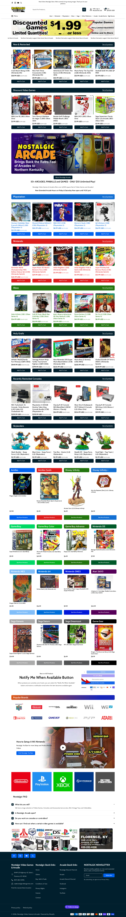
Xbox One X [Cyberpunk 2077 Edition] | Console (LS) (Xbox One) (83, 407)
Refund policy (27, 908)
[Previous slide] (55, 33)
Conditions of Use (41, 884)
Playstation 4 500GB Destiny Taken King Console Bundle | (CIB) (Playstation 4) (40, 408)
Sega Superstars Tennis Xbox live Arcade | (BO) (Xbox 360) (104, 118)
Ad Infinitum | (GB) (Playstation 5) (102, 224)
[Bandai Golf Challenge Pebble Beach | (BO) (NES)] (63, 105)
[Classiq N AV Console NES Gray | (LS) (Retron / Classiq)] (105, 393)
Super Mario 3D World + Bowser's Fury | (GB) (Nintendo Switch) (41, 270)
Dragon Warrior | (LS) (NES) (18, 603)
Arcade (62, 874)
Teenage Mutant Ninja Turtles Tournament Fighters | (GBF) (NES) (40, 362)
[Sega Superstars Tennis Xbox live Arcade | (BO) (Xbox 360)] (105, 105)
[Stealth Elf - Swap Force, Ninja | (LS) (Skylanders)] (84, 440)
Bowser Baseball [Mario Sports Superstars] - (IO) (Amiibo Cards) (49, 501)
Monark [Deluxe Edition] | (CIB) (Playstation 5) (41, 224)
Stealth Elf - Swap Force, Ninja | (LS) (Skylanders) (83, 453)
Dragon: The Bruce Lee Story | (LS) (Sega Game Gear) (103, 652)
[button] (109, 10)
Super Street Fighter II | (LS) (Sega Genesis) (22, 653)
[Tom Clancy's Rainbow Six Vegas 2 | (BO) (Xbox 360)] (42, 105)
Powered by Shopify (48, 914)
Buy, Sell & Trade (41, 879)
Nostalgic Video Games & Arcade (28, 914)
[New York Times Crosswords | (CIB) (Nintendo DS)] (42, 59)
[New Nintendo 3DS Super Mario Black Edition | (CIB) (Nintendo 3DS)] (63, 348)
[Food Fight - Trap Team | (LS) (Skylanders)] (105, 440)
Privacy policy (15, 908)
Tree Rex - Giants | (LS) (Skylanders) (61, 453)
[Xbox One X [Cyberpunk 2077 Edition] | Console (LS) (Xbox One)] (84, 393)
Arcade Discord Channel (68, 879)
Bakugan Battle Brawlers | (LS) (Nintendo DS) (103, 550)
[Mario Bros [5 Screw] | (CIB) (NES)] (84, 348)
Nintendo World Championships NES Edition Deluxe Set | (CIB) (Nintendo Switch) (20, 271)
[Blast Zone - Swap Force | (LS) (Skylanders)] (42, 440)
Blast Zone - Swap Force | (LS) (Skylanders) (41, 453)
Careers (38, 893)
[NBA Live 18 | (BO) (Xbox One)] (21, 105)
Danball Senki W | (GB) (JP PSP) (105, 72)
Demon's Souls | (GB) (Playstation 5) (82, 224)
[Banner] (19, 707)
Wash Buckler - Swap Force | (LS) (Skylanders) (20, 453)
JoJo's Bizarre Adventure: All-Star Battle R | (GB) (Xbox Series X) (62, 316)
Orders (38, 874)
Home (38, 870)
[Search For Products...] (84, 9)
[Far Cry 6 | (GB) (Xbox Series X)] (105, 303)
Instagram (63, 888)
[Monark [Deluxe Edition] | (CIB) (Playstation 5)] (42, 211)
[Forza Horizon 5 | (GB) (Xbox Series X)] (84, 303)
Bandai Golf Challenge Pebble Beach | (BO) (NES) (61, 118)
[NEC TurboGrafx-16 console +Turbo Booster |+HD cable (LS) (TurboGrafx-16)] (21, 393)
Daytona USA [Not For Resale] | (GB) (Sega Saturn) (49, 645)
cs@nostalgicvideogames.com (23, 884)
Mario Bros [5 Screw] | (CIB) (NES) (82, 361)
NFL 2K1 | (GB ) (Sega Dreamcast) (73, 644)
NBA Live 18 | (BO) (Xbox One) (20, 117)
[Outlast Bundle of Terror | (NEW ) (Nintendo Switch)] (105, 348)
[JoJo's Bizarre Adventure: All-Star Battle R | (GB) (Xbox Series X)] (63, 303)
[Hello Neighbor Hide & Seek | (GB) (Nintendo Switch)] (84, 256)
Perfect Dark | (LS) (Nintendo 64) (46, 589)
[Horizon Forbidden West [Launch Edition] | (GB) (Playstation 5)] (21, 211)
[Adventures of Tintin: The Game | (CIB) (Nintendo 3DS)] (63, 59)
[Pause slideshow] (71, 33)
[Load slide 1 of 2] (60, 34)
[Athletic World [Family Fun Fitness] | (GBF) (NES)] (21, 348)
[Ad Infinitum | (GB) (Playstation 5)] (105, 211)
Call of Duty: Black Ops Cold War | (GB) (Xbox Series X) (41, 316)
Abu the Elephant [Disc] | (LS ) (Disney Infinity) (102, 491)
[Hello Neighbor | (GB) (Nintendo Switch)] (63, 256)
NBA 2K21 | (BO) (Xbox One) (82, 117)
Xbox (72, 16)
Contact (38, 898)
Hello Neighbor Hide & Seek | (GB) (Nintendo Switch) (82, 270)
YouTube (62, 893)
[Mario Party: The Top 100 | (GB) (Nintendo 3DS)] (84, 59)
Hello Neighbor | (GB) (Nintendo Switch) (61, 269)
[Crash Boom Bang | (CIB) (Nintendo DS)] (21, 59)
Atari (51, 16)
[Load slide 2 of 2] (63, 34)
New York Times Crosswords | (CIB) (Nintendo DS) (39, 73)
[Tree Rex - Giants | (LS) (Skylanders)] (63, 440)
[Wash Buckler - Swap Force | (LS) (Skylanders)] (21, 440)
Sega (78, 16)
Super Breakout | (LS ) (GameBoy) (19, 551)
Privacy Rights (40, 888)
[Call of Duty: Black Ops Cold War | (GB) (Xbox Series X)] (42, 303)
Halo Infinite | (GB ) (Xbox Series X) (20, 315)
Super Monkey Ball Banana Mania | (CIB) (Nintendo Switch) (103, 270)
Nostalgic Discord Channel (68, 870)
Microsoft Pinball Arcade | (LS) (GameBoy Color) (49, 552)
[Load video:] (63, 747)
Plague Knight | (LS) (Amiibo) (18, 496)
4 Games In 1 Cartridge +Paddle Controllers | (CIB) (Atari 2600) (103, 592)
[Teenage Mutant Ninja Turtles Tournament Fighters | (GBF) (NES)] (42, 348)
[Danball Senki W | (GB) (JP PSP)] (105, 59)
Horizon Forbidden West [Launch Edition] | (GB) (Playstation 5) (20, 225)
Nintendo (57, 16)
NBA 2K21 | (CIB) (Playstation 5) (59, 224)
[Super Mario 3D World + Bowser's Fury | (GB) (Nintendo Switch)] (42, 256)
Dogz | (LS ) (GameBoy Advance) (73, 551)
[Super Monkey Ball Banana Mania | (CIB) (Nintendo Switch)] (105, 256)
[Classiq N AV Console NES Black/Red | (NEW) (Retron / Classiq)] (63, 393)
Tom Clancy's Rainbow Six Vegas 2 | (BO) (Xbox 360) (41, 118)
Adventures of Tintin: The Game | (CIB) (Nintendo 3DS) (63, 73)
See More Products (22, 517)
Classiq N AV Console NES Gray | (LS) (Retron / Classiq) (104, 407)
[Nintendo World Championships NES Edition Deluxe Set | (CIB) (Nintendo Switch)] (21, 256)
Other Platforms (86, 16)
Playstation (65, 16)
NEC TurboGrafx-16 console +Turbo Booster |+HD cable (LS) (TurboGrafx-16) (20, 408)
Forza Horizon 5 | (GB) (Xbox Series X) (82, 315)
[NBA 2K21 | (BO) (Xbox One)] (84, 105)
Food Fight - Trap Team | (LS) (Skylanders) (104, 453)
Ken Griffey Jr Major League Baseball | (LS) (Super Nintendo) (76, 589)
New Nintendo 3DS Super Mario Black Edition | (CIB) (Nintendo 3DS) (63, 362)
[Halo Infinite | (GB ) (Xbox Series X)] (21, 303)
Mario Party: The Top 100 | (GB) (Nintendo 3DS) (83, 72)
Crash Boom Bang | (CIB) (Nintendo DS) (20, 72)
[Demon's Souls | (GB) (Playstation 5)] (84, 211)
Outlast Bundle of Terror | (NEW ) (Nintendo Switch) (105, 362)
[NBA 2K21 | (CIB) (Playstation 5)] (63, 211)
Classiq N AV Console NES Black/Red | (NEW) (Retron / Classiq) (61, 407)
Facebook (63, 884)
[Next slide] (67, 33)
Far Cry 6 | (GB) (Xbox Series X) (103, 315)
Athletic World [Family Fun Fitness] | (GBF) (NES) (20, 361)
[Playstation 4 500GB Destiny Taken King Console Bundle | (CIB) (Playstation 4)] (42, 393)
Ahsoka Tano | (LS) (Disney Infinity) (74, 508)
